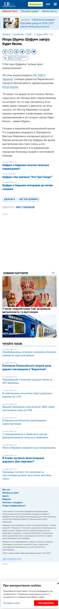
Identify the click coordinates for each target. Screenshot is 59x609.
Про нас (6, 489)
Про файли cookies (11, 603)
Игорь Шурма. (10, 87)
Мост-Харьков (25, 207)
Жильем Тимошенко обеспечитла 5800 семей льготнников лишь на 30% (28, 408)
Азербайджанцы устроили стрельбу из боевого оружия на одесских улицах (29, 353)
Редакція (6, 499)
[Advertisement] (29, 238)
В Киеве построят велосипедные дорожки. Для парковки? (23, 459)
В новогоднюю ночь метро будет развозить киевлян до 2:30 (27, 394)
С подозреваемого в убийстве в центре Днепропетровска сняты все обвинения (25, 435)
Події (28, 34)
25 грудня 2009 (41, 34)
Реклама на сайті (10, 492)
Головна (6, 34)
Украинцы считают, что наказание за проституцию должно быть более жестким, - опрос (27, 475)
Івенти (5, 495)
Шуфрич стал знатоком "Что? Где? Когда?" (27, 177)
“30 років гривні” (29, 11)
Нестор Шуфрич (28, 199)
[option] (29, 23)
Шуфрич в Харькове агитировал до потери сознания (27, 187)
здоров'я (9, 199)
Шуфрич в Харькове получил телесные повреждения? (25, 166)
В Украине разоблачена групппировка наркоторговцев (24, 422)
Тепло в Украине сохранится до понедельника (28, 447)
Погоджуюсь (46, 603)
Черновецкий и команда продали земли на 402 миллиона (27, 381)
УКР (48, 4)
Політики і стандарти (12, 502)
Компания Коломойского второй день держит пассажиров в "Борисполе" (26, 367)
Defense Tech (9, 11)
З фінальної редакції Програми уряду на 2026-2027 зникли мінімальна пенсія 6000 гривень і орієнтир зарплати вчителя (37, 26)
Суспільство (18, 34)
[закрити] (58, 583)
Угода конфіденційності (14, 505)
